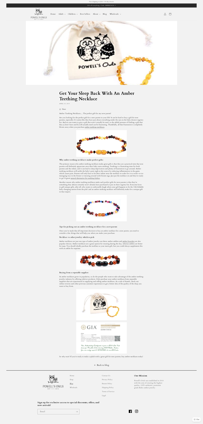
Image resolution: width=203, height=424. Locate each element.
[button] (62, 14)
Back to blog (103, 365)
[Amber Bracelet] (101, 304)
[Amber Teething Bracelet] (101, 260)
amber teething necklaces (94, 127)
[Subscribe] (76, 411)
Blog (71, 384)
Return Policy (107, 384)
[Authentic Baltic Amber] (101, 338)
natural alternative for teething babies (85, 178)
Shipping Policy (108, 387)
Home (72, 376)
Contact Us (106, 376)
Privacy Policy (107, 379)
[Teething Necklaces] (101, 143)
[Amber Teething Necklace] (101, 208)
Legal (104, 395)
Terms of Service (108, 391)
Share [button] (64, 109)
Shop (71, 379)
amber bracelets (129, 241)
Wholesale (73, 387)
